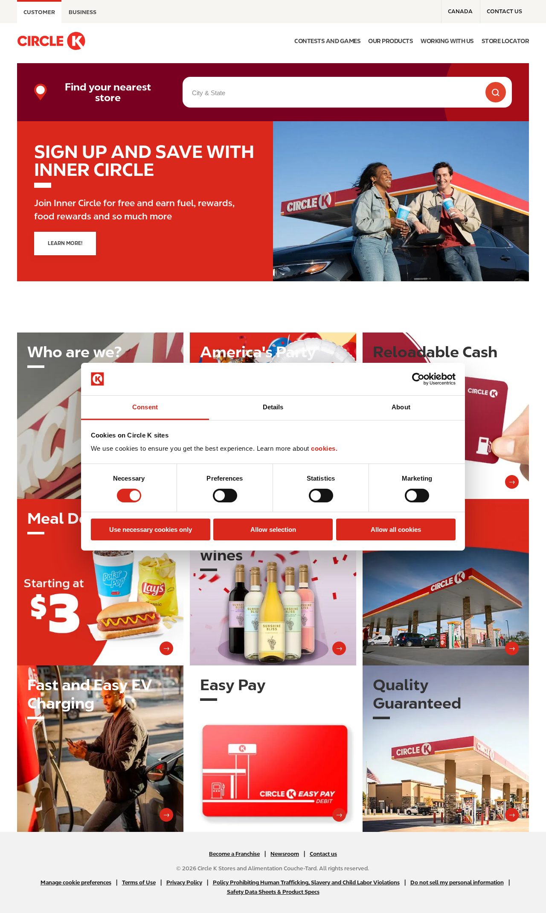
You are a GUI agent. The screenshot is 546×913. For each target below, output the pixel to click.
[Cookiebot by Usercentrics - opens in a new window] (418, 379)
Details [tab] (273, 407)
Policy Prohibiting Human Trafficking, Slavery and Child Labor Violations (306, 882)
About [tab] (401, 407)
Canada (460, 11)
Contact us (504, 11)
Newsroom (284, 854)
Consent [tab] (145, 407)
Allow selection (273, 529)
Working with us (447, 41)
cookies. (324, 448)
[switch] (225, 495)
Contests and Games (327, 41)
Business (82, 12)
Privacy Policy (184, 882)
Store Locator (505, 41)
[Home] (51, 41)
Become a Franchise (234, 854)
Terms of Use (139, 882)
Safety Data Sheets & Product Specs (273, 892)
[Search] (495, 92)
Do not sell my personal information (457, 882)
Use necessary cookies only (150, 529)
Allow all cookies (396, 529)
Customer (39, 12)
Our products (390, 41)
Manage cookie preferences (76, 882)
